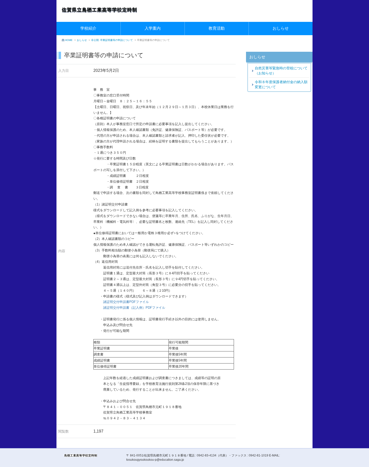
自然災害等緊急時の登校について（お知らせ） (281, 70)
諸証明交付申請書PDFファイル (126, 302)
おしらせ (281, 28)
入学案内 (153, 28)
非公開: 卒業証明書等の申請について (112, 40)
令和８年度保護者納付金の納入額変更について (281, 84)
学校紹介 (88, 28)
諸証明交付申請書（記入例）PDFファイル (134, 307)
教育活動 (217, 28)
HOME (69, 40)
